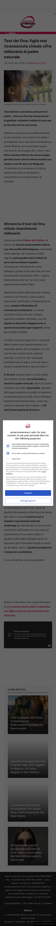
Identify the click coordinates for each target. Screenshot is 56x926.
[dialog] (28, 463)
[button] (28, 459)
